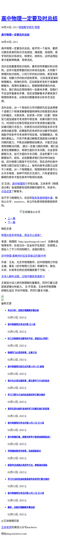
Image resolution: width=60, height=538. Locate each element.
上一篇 (11, 218)
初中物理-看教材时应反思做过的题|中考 (23, 255)
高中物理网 (18, 183)
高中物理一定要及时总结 (29, 18)
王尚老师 (6, 527)
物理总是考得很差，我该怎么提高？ (21, 235)
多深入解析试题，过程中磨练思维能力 (23, 276)
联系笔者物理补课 (42, 197)
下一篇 (11, 222)
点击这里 (6, 191)
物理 (37, 27)
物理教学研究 (26, 27)
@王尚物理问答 (19, 7)
